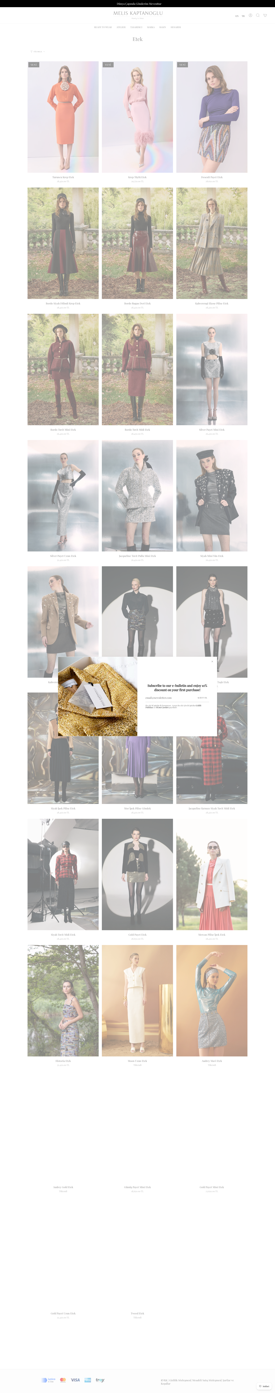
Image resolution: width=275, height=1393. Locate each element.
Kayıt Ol (202, 697)
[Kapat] (212, 661)
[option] (237, 16)
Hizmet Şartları (162, 707)
